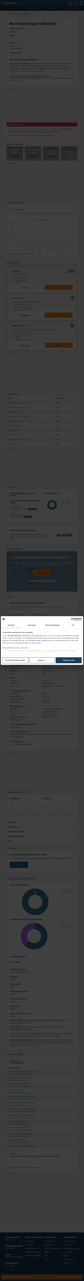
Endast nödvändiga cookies (15, 660)
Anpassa (41, 660)
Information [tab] (31, 625)
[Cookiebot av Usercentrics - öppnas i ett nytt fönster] (73, 619)
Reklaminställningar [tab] (52, 625)
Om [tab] (73, 625)
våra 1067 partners (14, 635)
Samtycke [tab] (11, 625)
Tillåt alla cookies (69, 660)
